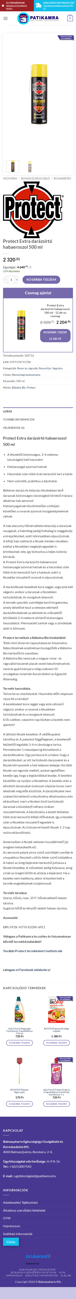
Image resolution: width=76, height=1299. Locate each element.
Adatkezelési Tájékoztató (20, 1202)
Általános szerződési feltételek (24, 1210)
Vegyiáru (10, 178)
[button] (5, 18)
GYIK (7, 1218)
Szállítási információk (17, 1234)
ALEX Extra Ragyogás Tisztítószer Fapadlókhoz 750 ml (19, 1031)
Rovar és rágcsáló (35, 178)
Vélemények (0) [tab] (14, 427)
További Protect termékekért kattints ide (32, 951)
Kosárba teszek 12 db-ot (55, 335)
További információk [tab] (19, 419)
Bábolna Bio (19, 387)
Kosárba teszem (41, 279)
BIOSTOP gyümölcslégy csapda (56, 1029)
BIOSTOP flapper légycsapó (19, 1091)
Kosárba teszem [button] (19, 1042)
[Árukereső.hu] (38, 1257)
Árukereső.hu (32, 1263)
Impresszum (11, 1226)
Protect (31, 387)
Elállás (10, 1242)
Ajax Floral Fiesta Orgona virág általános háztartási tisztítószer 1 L (56, 1092)
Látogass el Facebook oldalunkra (26, 970)
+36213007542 (20, 1166)
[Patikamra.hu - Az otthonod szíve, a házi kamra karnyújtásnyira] (38, 18)
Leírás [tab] (7, 411)
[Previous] (12, 94)
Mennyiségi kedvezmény (26, 374)
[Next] (63, 94)
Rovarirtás (62, 178)
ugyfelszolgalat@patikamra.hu (35, 1176)
